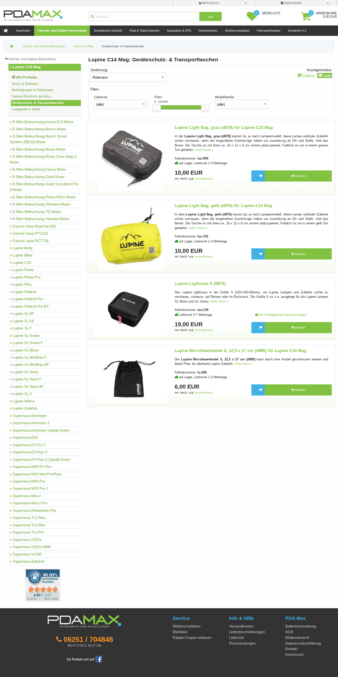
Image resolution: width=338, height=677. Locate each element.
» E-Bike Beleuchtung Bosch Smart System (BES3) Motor (38, 139)
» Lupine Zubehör (24, 408)
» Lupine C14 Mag (25, 67)
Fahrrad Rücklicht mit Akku (31, 96)
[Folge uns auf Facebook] (84, 658)
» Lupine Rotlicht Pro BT (29, 306)
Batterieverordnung (300, 626)
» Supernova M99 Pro (27, 481)
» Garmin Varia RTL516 (29, 233)
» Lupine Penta (22, 270)
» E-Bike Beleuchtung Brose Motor (38, 149)
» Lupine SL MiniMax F (28, 357)
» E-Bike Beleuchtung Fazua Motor (38, 169)
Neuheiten (23, 30)
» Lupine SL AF (22, 313)
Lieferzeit (236, 637)
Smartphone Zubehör (108, 30)
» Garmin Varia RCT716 (29, 241)
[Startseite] (6, 30)
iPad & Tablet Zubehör (145, 30)
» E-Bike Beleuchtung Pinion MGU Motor (43, 197)
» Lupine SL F (21, 328)
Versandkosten (204, 178)
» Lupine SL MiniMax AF (29, 364)
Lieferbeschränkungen (247, 632)
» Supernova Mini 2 (25, 496)
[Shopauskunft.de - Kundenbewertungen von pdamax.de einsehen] (42, 585)
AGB (289, 632)
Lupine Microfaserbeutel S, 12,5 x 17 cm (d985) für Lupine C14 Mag (240, 350)
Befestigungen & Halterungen (33, 90)
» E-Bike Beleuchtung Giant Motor (37, 177)
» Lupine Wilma (22, 401)
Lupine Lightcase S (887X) (200, 283)
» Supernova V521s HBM (30, 547)
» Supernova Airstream (28, 416)
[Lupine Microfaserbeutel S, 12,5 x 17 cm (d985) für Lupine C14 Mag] (130, 375)
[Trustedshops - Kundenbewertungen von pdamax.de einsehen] (24, 585)
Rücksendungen (242, 643)
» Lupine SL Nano (24, 372)
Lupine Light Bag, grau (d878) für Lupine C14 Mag (224, 127)
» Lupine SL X (21, 394)
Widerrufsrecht (297, 637)
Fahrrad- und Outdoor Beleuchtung (62, 30)
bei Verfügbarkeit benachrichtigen (282, 315)
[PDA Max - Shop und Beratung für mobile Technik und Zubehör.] (11, 46)
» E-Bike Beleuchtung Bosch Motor (38, 129)
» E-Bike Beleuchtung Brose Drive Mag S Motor (43, 159)
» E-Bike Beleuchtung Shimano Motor (40, 204)
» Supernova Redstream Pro (33, 510)
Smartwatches (207, 30)
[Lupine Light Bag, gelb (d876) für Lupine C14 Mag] (131, 236)
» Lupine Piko (20, 284)
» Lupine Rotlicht (23, 292)
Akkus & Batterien (25, 84)
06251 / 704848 (88, 639)
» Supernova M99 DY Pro (30, 467)
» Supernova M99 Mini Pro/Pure (35, 474)
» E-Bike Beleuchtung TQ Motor (35, 212)
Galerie (307, 75)
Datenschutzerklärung (303, 643)
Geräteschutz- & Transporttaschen (123, 46)
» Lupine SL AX (22, 321)
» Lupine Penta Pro (25, 277)
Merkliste (180, 632)
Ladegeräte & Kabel (26, 109)
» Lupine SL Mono (24, 350)
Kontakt (291, 649)
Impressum (294, 654)
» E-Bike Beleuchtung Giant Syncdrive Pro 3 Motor (44, 187)
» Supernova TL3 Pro (27, 532)
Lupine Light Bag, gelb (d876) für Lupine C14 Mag (223, 205)
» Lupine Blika (21, 255)
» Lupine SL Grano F (26, 343)
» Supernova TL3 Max (28, 517)
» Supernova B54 (24, 437)
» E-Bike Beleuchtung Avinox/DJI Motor (41, 122)
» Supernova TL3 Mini (27, 525)
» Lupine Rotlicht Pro (26, 299)
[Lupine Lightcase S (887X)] (130, 308)
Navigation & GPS (179, 30)
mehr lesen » (204, 150)
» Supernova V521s (26, 539)
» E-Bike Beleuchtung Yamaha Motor (39, 219)
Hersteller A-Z (297, 30)
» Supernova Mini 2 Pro (29, 503)
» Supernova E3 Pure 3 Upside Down (40, 459)
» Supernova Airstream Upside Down (40, 430)
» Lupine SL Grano (25, 335)
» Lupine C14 (20, 262)
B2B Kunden (292, 2)
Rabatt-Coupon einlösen (192, 637)
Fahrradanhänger (269, 30)
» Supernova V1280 (26, 554)
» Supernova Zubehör (27, 561)
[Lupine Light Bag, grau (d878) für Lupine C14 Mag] (131, 158)
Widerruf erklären (186, 626)
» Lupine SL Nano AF (27, 386)
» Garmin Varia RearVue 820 (33, 226)
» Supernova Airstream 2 (30, 423)
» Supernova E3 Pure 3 (28, 452)
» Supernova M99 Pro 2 (29, 488)
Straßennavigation (237, 30)
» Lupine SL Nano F (25, 379)
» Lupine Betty (21, 248)
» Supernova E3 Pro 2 (27, 445)
